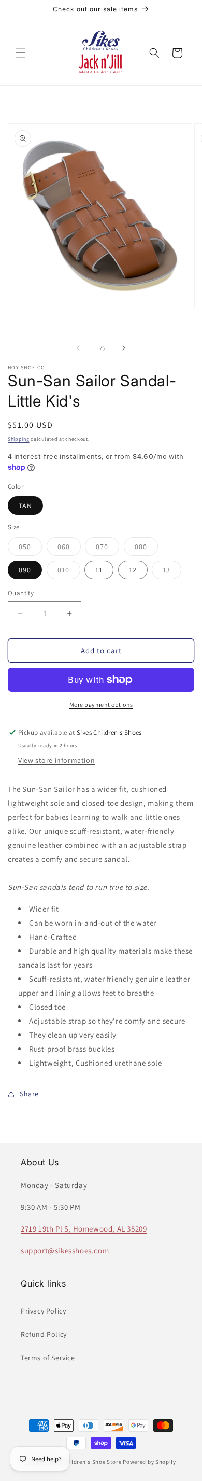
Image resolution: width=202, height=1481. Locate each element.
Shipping (19, 439)
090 (25, 570)
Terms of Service (48, 1357)
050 (30, 548)
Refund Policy (44, 1334)
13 (172, 572)
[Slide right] (123, 348)
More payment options (101, 704)
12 (133, 570)
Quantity (21, 593)
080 (146, 548)
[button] (20, 52)
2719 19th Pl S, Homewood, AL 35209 (84, 1229)
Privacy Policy (43, 1311)
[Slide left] (78, 348)
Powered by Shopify (149, 1461)
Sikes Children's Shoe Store (84, 1461)
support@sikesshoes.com (65, 1250)
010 (68, 572)
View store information (56, 760)
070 (107, 548)
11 (99, 570)
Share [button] (29, 1093)
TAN (25, 505)
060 (69, 548)
